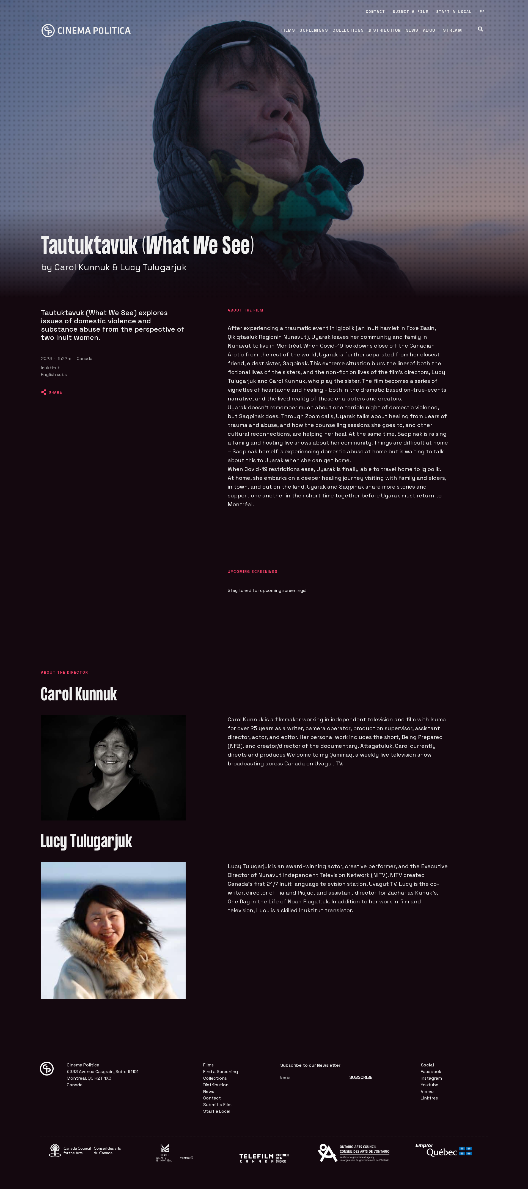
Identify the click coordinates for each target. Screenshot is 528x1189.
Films (288, 30)
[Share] (43, 392)
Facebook (431, 1071)
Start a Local (454, 11)
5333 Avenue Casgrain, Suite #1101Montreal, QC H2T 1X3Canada (102, 1078)
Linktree (429, 1098)
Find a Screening (220, 1071)
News (412, 30)
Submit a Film (410, 11)
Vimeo (427, 1091)
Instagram (431, 1078)
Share (55, 392)
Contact (375, 11)
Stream (452, 30)
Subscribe (360, 1077)
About (431, 30)
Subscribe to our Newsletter (310, 1065)
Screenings (313, 30)
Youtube (429, 1085)
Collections (348, 30)
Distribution (385, 30)
